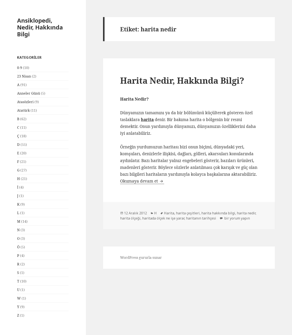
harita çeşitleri (188, 213)
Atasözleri (25, 101)
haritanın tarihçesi (201, 218)
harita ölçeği (130, 218)
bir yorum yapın (236, 218)
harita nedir (246, 213)
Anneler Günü (28, 93)
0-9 (19, 67)
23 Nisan (24, 76)
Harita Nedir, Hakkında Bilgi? (182, 80)
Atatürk (23, 110)
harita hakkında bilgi (218, 213)
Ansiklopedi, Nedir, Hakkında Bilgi (40, 27)
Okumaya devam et (142, 181)
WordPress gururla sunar (141, 257)
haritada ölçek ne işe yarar (163, 218)
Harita (169, 213)
